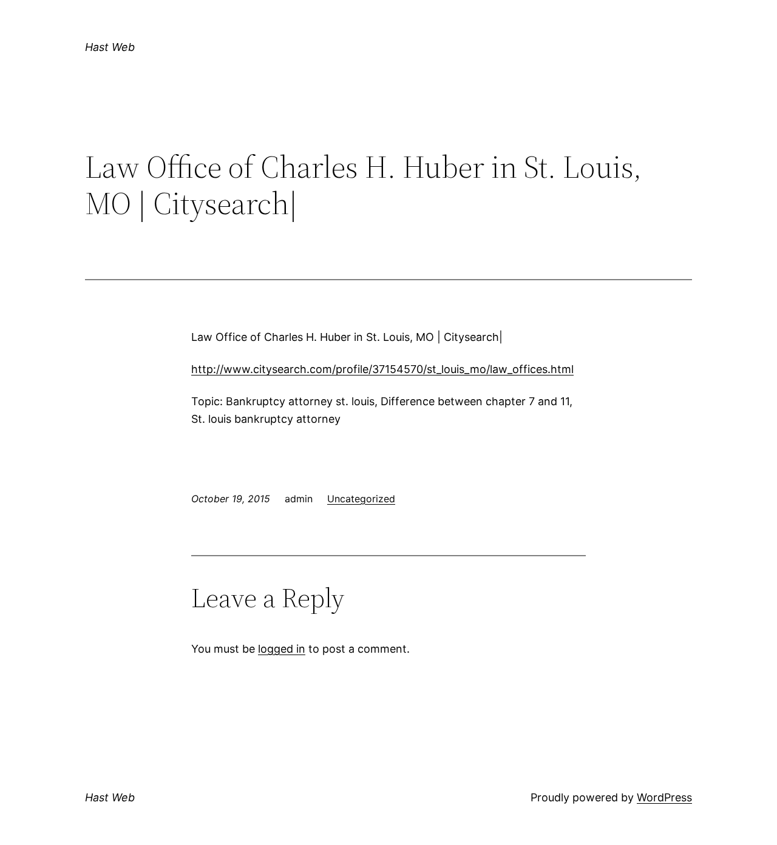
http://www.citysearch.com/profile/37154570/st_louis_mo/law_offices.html (382, 369)
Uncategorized (361, 499)
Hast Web (110, 47)
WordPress (664, 797)
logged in (281, 648)
